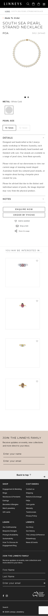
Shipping (29, 493)
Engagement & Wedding (12, 489)
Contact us (30, 489)
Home (7, 11)
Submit (44, 478)
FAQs (28, 501)
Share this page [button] (24, 231)
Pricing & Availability (10, 535)
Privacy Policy (31, 516)
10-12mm (9, 128)
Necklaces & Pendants (11, 497)
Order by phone (24, 215)
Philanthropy (31, 539)
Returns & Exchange (34, 497)
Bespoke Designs (10, 531)
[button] (16, 220)
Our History (30, 531)
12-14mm (23, 128)
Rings (5, 493)
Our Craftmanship (9, 527)
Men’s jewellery (9, 508)
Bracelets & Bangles (10, 504)
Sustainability (8, 539)
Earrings (6, 501)
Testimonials (31, 512)
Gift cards (6, 512)
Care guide (30, 504)
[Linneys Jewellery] (13, 4)
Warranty (29, 508)
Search (5, 607)
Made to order (12, 18)
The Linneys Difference (35, 535)
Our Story (29, 527)
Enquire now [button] (24, 209)
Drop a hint (24, 226)
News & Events (32, 542)
